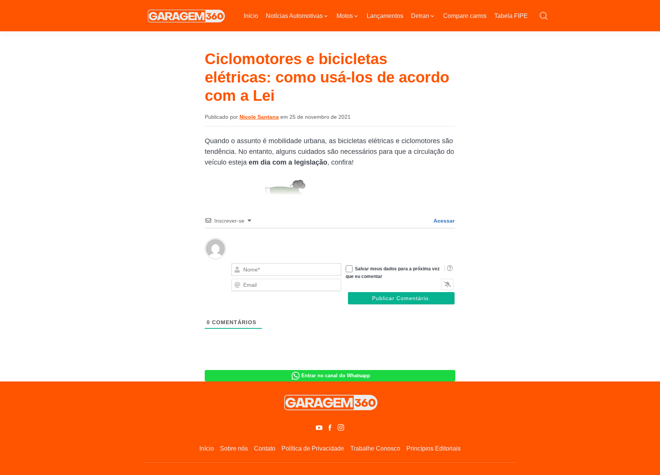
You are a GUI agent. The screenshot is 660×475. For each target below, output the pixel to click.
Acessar (443, 221)
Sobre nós (234, 448)
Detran (420, 16)
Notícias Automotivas (294, 16)
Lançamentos (385, 16)
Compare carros (465, 16)
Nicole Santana (259, 117)
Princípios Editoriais (433, 448)
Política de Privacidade (312, 448)
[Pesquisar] (543, 16)
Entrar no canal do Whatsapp (335, 375)
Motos (344, 16)
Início (251, 16)
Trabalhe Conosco (375, 448)
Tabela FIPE (511, 16)
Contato (264, 448)
